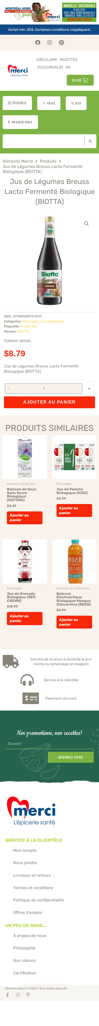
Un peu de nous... (25, 925)
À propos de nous (29, 935)
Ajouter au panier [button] (19, 517)
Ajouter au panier (49, 402)
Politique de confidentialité (38, 900)
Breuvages (30, 321)
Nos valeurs (24, 960)
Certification (24, 973)
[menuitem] (68, 67)
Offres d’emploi (27, 912)
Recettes (68, 59)
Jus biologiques (51, 321)
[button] (86, 223)
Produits (48, 161)
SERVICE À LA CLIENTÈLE (33, 840)
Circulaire (46, 59)
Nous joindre (25, 862)
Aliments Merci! (18, 161)
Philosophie (24, 948)
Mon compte (25, 850)
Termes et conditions (33, 887)
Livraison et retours (32, 875)
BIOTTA (23, 331)
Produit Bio (28, 326)
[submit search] (89, 141)
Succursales (50, 67)
